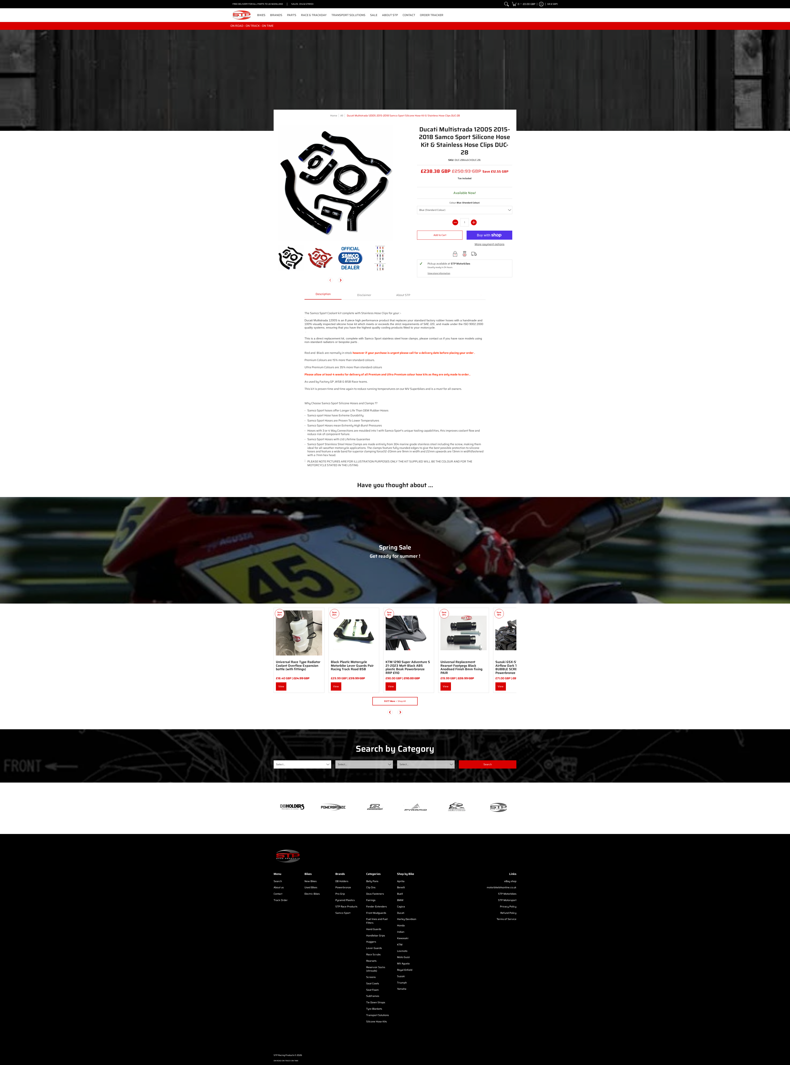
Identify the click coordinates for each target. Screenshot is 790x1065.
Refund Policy (508, 913)
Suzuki (401, 976)
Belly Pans (372, 881)
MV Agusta (403, 963)
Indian (400, 932)
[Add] (474, 222)
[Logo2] (456, 807)
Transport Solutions (377, 1015)
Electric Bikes (312, 894)
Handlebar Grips (375, 935)
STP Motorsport (507, 900)
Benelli (401, 887)
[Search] (506, 4)
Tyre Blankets (374, 1009)
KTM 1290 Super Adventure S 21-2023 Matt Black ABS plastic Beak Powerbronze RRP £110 (408, 667)
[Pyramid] (415, 807)
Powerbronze (343, 887)
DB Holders (341, 881)
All (341, 115)
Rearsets (371, 961)
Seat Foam (372, 990)
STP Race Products (346, 906)
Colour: (465, 202)
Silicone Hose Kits (376, 1021)
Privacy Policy (508, 906)
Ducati (400, 913)
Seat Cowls (372, 983)
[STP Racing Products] (241, 15)
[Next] (340, 280)
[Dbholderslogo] (292, 807)
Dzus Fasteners (375, 894)
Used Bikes (310, 887)
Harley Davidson (406, 919)
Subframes (372, 996)
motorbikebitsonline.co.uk (501, 887)
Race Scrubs (373, 954)
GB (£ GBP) (552, 4)
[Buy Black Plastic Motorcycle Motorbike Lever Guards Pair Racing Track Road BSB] (354, 633)
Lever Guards (374, 948)
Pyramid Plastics (345, 900)
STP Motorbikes (507, 894)
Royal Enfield (404, 970)
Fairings (370, 900)
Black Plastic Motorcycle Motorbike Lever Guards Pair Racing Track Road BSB (352, 665)
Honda (401, 925)
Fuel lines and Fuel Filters (377, 921)
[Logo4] (374, 807)
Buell (400, 894)
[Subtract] (455, 222)
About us (279, 887)
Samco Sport (342, 913)
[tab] (323, 295)
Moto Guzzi (403, 957)
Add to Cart (439, 235)
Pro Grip (340, 894)
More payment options (489, 244)
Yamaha (401, 989)
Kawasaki (402, 938)
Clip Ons (370, 887)
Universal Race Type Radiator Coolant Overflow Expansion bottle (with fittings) (298, 665)
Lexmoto (402, 951)
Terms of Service (506, 919)
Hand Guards (373, 929)
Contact (278, 894)
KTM (399, 945)
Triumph (402, 983)
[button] (523, 4)
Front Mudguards (376, 913)
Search (278, 881)
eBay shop (510, 881)
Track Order (281, 900)
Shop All (395, 701)
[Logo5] (497, 807)
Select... (280, 764)
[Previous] (390, 712)
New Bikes (310, 881)
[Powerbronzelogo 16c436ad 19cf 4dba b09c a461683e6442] (333, 807)
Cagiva (401, 906)
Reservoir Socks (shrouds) (375, 969)
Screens (371, 977)
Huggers (371, 942)
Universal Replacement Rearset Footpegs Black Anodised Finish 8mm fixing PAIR (461, 667)
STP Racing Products (284, 1055)
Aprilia (400, 881)
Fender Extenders (376, 906)
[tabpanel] (395, 387)
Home (333, 115)
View (281, 686)
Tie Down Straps (375, 1002)
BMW (400, 900)
